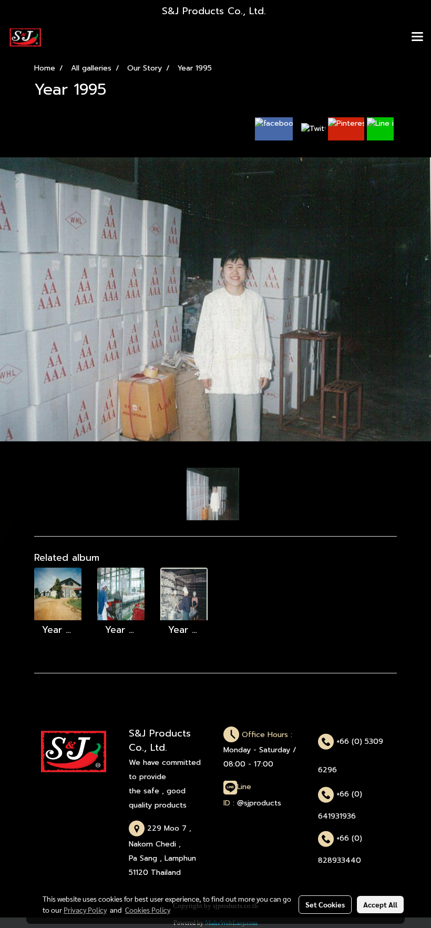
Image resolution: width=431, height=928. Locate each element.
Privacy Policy (85, 909)
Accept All (380, 904)
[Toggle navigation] (417, 37)
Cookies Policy (147, 909)
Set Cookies (325, 904)
